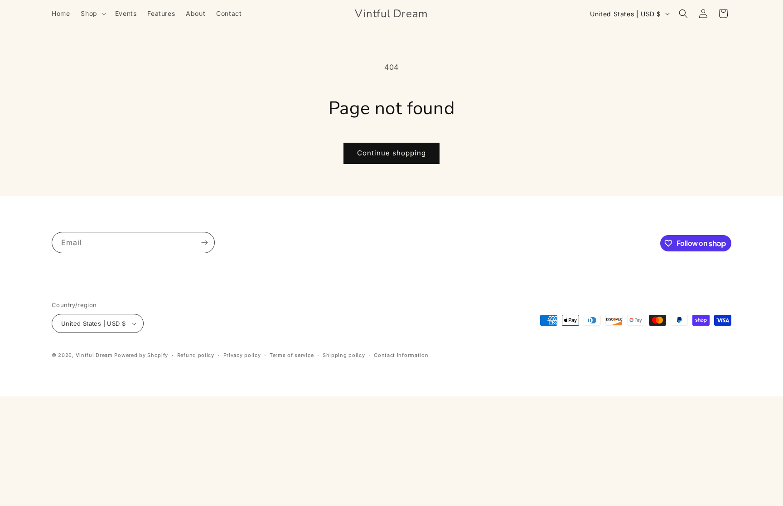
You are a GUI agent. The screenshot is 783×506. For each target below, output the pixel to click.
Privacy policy (242, 355)
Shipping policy (344, 355)
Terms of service (292, 355)
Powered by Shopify (141, 355)
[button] (92, 13)
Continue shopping (391, 153)
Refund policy (195, 355)
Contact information (401, 355)
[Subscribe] (204, 242)
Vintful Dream (95, 355)
